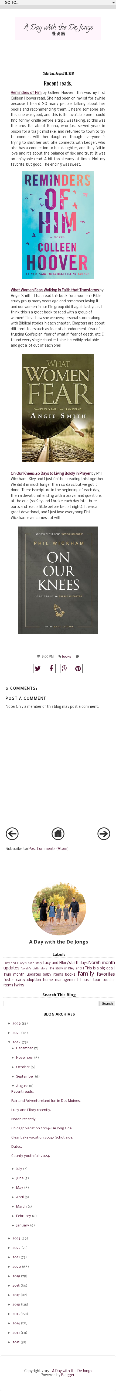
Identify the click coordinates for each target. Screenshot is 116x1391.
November (24, 1058)
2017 (16, 1295)
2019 (16, 1276)
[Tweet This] (38, 668)
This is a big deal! (100, 968)
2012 (16, 1342)
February (23, 1216)
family (85, 974)
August (22, 1086)
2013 (16, 1333)
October (23, 1067)
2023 (16, 1238)
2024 (16, 1042)
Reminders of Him (26, 93)
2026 (16, 1023)
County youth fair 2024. (30, 1156)
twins (19, 985)
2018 (16, 1285)
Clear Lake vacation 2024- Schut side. (42, 1137)
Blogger (67, 1375)
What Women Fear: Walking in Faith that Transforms (55, 290)
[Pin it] (78, 668)
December (24, 1048)
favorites (106, 974)
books (66, 656)
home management (60, 980)
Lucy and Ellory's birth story (23, 963)
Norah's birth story (34, 968)
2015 (15, 1314)
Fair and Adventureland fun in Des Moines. (46, 1101)
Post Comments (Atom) (49, 849)
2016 (16, 1304)
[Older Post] (103, 839)
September (25, 1076)
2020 (16, 1267)
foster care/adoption (22, 980)
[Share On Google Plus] (65, 668)
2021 (16, 1257)
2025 (16, 1033)
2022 (16, 1248)
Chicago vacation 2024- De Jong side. (41, 1128)
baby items (53, 975)
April (20, 1197)
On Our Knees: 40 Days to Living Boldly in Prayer (51, 474)
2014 (16, 1323)
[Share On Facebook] (51, 668)
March (21, 1206)
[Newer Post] (12, 839)
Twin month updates (22, 975)
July (19, 1169)
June (19, 1178)
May (19, 1188)
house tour (90, 980)
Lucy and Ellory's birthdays (65, 963)
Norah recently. (23, 1119)
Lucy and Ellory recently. (31, 1110)
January (22, 1225)
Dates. (16, 1147)
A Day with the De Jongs (72, 1371)
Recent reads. (22, 1091)
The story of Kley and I (66, 968)
